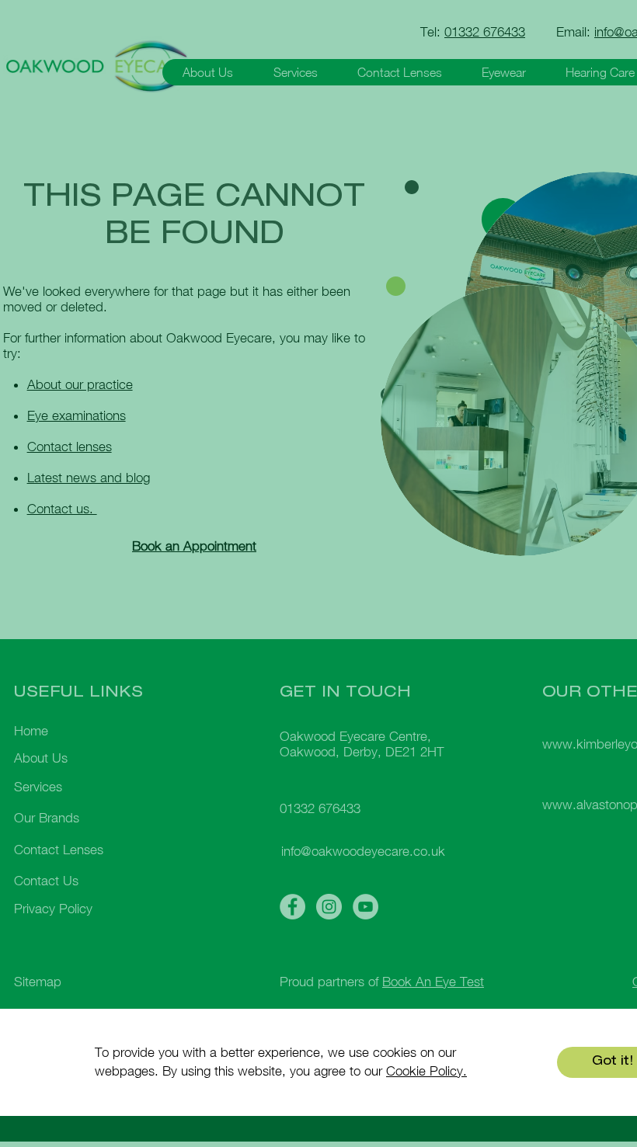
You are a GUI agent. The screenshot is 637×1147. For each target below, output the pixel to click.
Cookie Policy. (426, 1071)
